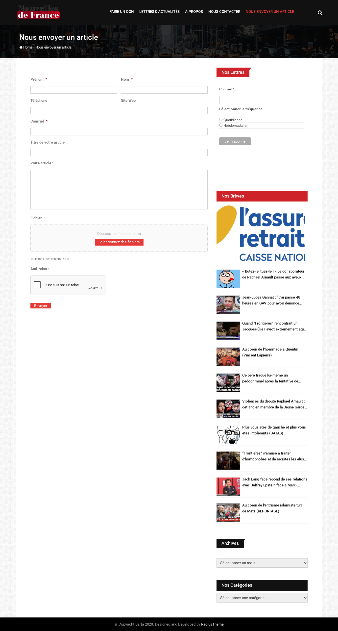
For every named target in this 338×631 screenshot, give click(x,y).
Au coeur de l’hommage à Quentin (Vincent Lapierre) (270, 352)
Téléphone (38, 100)
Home (27, 47)
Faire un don (122, 11)
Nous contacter (224, 11)
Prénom (38, 79)
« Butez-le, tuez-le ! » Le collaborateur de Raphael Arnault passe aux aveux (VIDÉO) (273, 274)
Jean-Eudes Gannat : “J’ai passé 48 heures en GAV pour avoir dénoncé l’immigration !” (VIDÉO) (271, 300)
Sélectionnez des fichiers (119, 242)
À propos (194, 11)
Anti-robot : (39, 269)
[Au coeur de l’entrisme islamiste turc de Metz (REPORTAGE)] (228, 513)
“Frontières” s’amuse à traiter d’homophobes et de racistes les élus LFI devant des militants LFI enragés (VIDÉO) (273, 456)
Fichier (36, 218)
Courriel (39, 121)
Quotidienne (232, 120)
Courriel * (226, 89)
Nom (127, 79)
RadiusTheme (212, 624)
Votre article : (41, 163)
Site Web (128, 100)
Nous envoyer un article (270, 11)
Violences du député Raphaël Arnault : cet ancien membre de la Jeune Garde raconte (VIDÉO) (273, 404)
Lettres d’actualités (159, 11)
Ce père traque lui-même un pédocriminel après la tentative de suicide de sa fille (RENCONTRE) (270, 378)
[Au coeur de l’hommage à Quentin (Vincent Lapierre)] (228, 357)
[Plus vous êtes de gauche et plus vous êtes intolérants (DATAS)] (228, 435)
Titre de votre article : (48, 142)
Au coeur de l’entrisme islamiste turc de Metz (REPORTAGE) (272, 508)
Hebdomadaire (234, 125)
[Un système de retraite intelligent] (261, 233)
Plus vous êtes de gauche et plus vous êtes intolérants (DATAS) (274, 430)
